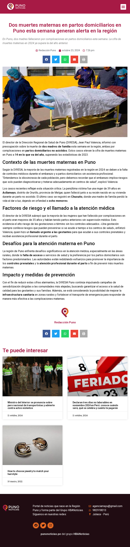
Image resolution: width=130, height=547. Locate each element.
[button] (123, 7)
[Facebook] (36, 525)
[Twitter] (43, 525)
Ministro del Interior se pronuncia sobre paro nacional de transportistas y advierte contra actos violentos (31, 405)
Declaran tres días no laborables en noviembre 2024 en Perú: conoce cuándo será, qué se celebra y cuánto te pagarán (95, 405)
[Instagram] (50, 525)
